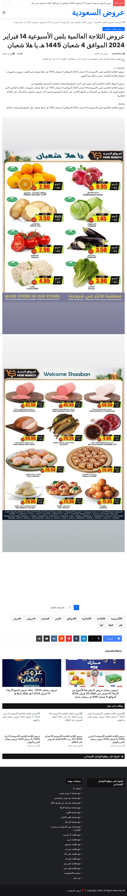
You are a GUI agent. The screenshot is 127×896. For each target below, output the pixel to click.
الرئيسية (119, 22)
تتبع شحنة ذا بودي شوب (70, 793)
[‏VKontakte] (54, 638)
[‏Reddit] (61, 638)
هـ (120, 625)
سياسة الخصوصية (72, 873)
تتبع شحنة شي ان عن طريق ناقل (65, 802)
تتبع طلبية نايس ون (72, 863)
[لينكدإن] (84, 638)
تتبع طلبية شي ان (73, 849)
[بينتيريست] (69, 638)
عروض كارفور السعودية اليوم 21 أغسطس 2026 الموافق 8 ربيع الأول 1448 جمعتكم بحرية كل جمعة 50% (66, 3)
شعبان (44, 618)
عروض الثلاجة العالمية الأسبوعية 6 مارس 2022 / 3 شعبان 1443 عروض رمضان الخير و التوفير (106, 739)
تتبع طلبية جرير (74, 839)
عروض (30, 618)
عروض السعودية (74, 890)
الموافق (71, 618)
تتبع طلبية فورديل (73, 858)
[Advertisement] (63, 578)
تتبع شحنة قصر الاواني (70, 817)
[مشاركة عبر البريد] (47, 638)
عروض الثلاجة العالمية (104, 22)
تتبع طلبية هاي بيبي (72, 868)
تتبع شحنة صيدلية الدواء (70, 807)
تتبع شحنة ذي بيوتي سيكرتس (67, 798)
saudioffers (117, 54)
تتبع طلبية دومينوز (73, 844)
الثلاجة (100, 618)
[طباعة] (39, 638)
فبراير (16, 618)
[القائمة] (3, 13)
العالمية (86, 618)
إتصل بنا (77, 788)
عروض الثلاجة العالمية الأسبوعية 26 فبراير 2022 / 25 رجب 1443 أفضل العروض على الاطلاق (63, 739)
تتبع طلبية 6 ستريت (72, 834)
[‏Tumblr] (76, 638)
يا (100, 625)
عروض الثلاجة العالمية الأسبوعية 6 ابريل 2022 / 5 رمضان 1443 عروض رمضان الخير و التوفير (22, 739)
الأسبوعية (116, 618)
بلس (57, 618)
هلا (110, 625)
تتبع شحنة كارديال (73, 822)
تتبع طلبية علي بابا (72, 854)
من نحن (77, 878)
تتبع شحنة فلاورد (73, 812)
